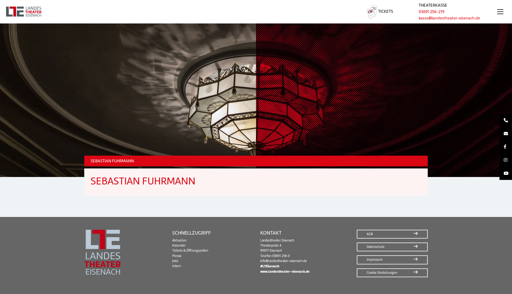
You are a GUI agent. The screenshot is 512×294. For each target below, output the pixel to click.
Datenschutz (376, 247)
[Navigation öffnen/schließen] (500, 11)
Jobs (175, 261)
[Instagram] (505, 160)
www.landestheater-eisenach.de (285, 271)
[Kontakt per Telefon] (505, 120)
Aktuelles (179, 240)
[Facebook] (505, 147)
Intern (176, 266)
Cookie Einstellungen (382, 273)
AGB (370, 234)
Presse (177, 256)
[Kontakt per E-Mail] (505, 133)
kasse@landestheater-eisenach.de (449, 18)
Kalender (179, 245)
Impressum (375, 259)
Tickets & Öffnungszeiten (190, 250)
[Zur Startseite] (177, 11)
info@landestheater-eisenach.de (283, 261)
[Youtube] (505, 173)
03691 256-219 (431, 11)
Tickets (385, 11)
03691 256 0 (281, 256)
